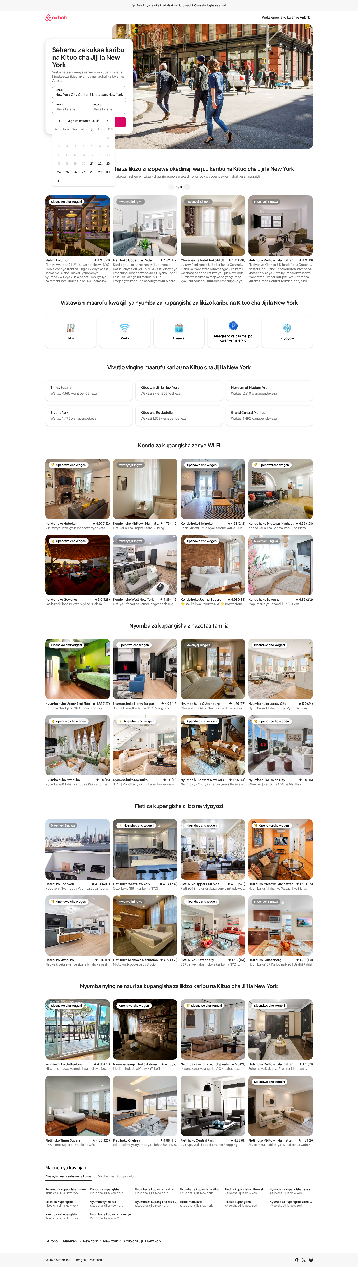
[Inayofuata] (186, 187)
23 (108, 163)
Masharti (96, 1260)
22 (100, 163)
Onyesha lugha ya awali (210, 5)
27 (83, 172)
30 (108, 172)
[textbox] (71, 109)
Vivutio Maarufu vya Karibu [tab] (116, 1176)
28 (91, 172)
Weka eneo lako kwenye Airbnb (286, 17)
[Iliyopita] (171, 187)
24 (59, 172)
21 (91, 163)
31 (58, 180)
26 (75, 172)
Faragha (80, 1260)
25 (67, 172)
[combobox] (89, 94)
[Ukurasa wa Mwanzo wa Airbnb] (56, 17)
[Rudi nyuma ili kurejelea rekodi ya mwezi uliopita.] (59, 121)
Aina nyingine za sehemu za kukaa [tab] (68, 1176)
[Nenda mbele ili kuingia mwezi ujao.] (107, 121)
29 (100, 172)
